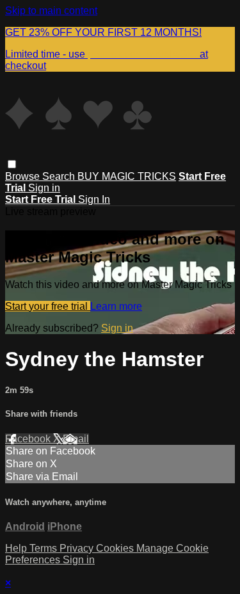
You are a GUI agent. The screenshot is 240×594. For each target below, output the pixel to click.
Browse (23, 176)
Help (17, 548)
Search (59, 176)
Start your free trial (47, 306)
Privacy (78, 548)
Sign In (94, 199)
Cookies (116, 548)
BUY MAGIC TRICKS (126, 176)
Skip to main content (51, 10)
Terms (44, 548)
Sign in (44, 187)
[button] (12, 164)
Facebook (29, 438)
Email (76, 438)
